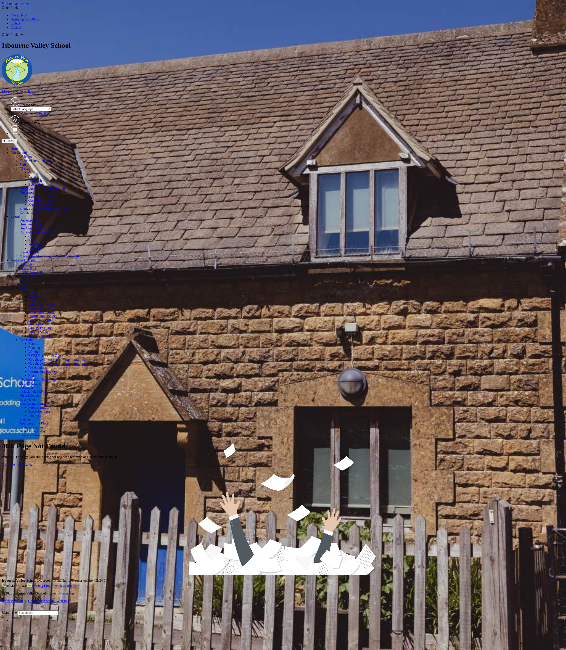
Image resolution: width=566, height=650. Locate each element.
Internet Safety (38, 332)
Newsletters (27, 268)
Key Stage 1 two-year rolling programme (57, 359)
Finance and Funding (34, 403)
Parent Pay (35, 324)
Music (32, 375)
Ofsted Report (29, 395)
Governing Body (40, 200)
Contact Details (30, 212)
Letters (15, 23)
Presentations (37, 367)
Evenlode (35, 184)
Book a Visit (37, 431)
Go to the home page (16, 464)
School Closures (39, 336)
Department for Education (37, 379)
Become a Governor (42, 196)
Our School (19, 153)
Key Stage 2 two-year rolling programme (57, 363)
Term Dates (36, 296)
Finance (33, 415)
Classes (24, 168)
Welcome (26, 157)
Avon (32, 176)
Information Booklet (42, 316)
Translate (43, 113)
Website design (12, 601)
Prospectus (35, 427)
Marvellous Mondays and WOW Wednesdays (51, 256)
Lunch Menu (37, 300)
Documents (19, 284)
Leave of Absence (32, 435)
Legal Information (61, 593)
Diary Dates (19, 15)
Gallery (24, 280)
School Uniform (39, 320)
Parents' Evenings (40, 328)
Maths (32, 344)
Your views (27, 399)
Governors (26, 192)
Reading (34, 348)
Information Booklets (43, 371)
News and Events (23, 260)
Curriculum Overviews (35, 232)
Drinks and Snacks (41, 304)
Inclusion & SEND (32, 391)
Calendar (25, 264)
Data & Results (30, 383)
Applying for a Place (25, 19)
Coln (31, 172)
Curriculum (27, 340)
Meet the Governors (42, 204)
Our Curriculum (30, 228)
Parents (24, 288)
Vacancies (26, 387)
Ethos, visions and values (37, 160)
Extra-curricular (39, 308)
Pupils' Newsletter (32, 272)
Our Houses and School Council (42, 188)
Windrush (35, 180)
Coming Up (27, 276)
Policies (16, 27)
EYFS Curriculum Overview (48, 356)
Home (15, 149)
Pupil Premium (38, 407)
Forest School (29, 252)
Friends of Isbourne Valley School (43, 208)
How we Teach (30, 224)
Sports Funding (39, 411)
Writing (33, 352)
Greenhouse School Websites (48, 601)
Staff (22, 164)
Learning (17, 216)
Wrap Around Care (41, 312)
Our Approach (29, 220)
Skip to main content (16, 4)
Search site (9, 612)
